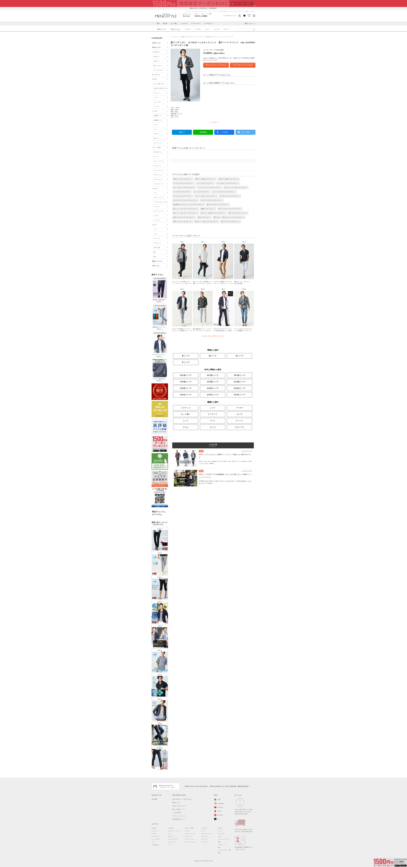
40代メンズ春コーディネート (228, 179)
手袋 (219, 842)
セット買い (174, 23)
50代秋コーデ (239, 388)
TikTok (220, 811)
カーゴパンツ (157, 165)
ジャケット (156, 93)
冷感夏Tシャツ (157, 115)
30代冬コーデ (186, 395)
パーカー (156, 97)
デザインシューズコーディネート (235, 187)
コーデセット (156, 52)
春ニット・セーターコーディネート (185, 209)
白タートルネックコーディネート (229, 209)
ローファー (204, 839)
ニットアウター (156, 839)
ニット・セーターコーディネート (223, 192)
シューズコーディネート (205, 183)
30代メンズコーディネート (182, 179)
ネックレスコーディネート (182, 196)
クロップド (239, 427)
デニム (186, 427)
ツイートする (245, 132)
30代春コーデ (186, 375)
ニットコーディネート (201, 192)
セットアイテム (172, 839)
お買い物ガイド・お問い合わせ (182, 799)
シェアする (224, 132)
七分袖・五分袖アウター (160, 88)
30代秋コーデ (186, 388)
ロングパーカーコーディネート (211, 200)
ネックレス (156, 238)
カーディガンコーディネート (183, 183)
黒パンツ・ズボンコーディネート (206, 221)
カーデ (239, 414)
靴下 (154, 252)
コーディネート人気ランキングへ (213, 336)
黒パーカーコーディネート (230, 221)
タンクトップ (157, 143)
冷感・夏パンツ (157, 152)
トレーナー (156, 106)
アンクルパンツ (157, 179)
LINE (219, 799)
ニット (186, 421)
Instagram (221, 803)
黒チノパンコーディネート (182, 221)
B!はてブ (182, 132)
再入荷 (165, 23)
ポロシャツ (156, 134)
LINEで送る (203, 132)
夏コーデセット (157, 65)
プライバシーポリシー (179, 816)
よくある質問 (176, 812)
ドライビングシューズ (159, 202)
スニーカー (156, 206)
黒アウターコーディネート (237, 213)
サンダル (156, 215)
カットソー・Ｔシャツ (174, 831)
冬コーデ (186, 362)
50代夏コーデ (239, 382)
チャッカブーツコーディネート (183, 187)
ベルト (155, 234)
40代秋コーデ (212, 388)
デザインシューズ (158, 197)
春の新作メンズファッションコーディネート (219, 37)
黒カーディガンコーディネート (183, 217)
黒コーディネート (204, 217)
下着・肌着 (156, 247)
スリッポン (156, 220)
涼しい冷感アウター (159, 84)
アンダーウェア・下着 (224, 850)
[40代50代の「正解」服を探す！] (254, 30)
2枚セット (156, 138)
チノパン (156, 156)
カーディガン (157, 102)
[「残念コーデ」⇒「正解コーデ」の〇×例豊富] (201, 15)
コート (212, 421)
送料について (249, 23)
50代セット (156, 61)
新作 (158, 23)
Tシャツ (155, 124)
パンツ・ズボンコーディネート (205, 196)
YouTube (220, 807)
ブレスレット (157, 243)
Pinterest (220, 815)
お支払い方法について (179, 806)
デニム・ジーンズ (158, 161)
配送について (176, 802)
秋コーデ (239, 356)
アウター (188, 29)
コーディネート (196, 23)
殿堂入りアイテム (157, 261)
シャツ (155, 129)
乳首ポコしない (176, 29)
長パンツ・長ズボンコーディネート (213, 213)
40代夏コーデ (212, 382)
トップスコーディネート (181, 192)
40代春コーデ (212, 375)
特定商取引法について (179, 819)
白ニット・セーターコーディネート (185, 213)
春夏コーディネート (207, 209)
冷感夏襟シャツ (157, 120)
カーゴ (212, 427)
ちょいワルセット (158, 70)
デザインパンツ (157, 175)
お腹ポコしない (162, 29)
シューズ (216, 29)
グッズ (226, 29)
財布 (154, 256)
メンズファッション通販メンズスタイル (182, 37)
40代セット (156, 56)
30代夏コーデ (186, 382)
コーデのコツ (208, 23)
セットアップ (156, 74)
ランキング (184, 23)
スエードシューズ (158, 211)
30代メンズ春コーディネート (205, 179)
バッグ (155, 229)
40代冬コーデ (212, 395)
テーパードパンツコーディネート (209, 187)
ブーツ (155, 193)
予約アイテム (156, 266)
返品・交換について (178, 809)
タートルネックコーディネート (227, 183)
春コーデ (186, 356)
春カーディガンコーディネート (217, 204)
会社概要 (154, 799)
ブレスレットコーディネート (229, 196)
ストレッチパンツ (158, 170)
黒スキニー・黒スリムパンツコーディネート (228, 217)
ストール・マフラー (223, 839)
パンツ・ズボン (156, 147)
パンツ (207, 29)
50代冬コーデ (239, 395)
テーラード (212, 414)
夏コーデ (212, 356)
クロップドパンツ (158, 184)
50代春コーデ (239, 375)
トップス (198, 29)
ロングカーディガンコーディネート (185, 200)
